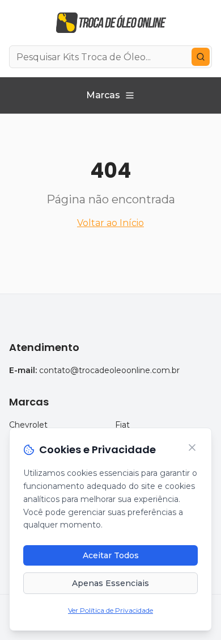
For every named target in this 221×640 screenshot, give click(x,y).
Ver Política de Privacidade (110, 610)
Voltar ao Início (110, 222)
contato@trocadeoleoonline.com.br (109, 370)
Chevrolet (28, 425)
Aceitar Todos (111, 555)
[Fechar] (192, 447)
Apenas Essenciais (110, 583)
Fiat (122, 425)
